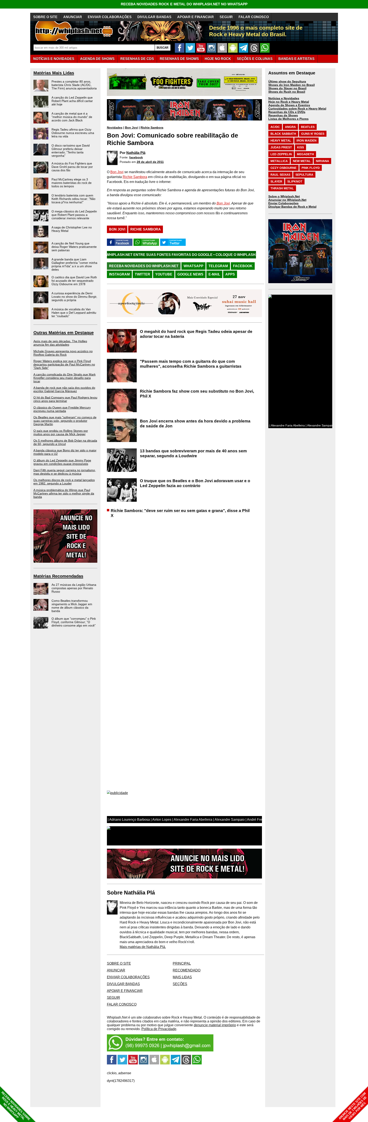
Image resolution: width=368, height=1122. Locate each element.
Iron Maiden (306, 140)
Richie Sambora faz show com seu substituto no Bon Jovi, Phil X (197, 393)
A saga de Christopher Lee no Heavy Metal (72, 229)
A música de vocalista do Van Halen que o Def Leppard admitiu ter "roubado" (74, 312)
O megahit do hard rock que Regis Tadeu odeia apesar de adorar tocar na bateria (196, 334)
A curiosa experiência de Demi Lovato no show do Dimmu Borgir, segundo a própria (74, 296)
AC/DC (275, 127)
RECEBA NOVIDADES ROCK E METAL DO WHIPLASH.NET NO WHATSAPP (184, 4)
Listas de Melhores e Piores (288, 118)
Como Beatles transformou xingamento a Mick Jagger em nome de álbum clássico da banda (72, 606)
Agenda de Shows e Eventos (289, 105)
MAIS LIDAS (182, 977)
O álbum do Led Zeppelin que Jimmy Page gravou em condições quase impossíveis (62, 462)
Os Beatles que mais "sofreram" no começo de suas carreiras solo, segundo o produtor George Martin (64, 421)
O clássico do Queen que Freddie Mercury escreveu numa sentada (62, 409)
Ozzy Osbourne (283, 168)
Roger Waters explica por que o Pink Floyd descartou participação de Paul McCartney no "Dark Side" (64, 364)
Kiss (300, 147)
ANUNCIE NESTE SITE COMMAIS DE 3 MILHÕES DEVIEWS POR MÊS (352, 1106)
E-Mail (214, 274)
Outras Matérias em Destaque (63, 332)
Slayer (276, 181)
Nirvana (322, 161)
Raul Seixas (280, 174)
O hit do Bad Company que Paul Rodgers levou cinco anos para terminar (65, 399)
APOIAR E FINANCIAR (195, 17)
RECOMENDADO (186, 970)
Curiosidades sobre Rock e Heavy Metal (297, 108)
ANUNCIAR (72, 17)
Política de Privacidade (158, 1029)
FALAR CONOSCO (254, 17)
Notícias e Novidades (283, 98)
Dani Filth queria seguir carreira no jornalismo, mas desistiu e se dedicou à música (64, 471)
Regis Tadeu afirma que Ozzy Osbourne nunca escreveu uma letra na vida (73, 133)
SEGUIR (226, 17)
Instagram (119, 274)
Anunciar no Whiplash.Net (287, 199)
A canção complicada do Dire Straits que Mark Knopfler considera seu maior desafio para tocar (64, 378)
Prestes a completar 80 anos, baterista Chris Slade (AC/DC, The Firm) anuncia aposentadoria (74, 85)
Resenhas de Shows (283, 115)
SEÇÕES (255, 59)
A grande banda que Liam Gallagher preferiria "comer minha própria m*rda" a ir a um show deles (74, 264)
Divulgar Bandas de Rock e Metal (292, 206)
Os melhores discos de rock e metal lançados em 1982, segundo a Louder (64, 481)
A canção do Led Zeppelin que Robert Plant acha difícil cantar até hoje (72, 101)
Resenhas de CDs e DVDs (286, 112)
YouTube (163, 274)
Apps (230, 274)
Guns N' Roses (312, 133)
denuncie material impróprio (215, 1025)
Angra (290, 127)
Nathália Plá (135, 153)
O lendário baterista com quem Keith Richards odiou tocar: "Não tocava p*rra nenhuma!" (73, 199)
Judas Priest (281, 147)
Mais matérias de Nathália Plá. (143, 947)
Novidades (114, 127)
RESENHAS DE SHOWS (179, 59)
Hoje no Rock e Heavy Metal (288, 101)
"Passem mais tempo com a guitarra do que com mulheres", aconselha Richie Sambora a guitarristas (191, 363)
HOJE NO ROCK (218, 59)
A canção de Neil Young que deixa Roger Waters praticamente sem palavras (74, 247)
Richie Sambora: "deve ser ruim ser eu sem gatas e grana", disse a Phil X (180, 513)
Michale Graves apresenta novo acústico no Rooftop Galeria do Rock (63, 352)
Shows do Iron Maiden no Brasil (291, 85)
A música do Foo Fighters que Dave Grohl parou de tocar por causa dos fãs (72, 167)
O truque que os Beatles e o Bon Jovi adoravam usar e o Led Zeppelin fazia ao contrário (195, 483)
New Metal (302, 161)
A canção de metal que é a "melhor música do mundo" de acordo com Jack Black (72, 117)
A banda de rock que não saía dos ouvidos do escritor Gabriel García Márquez (64, 389)
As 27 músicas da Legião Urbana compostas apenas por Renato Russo (74, 588)
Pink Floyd (311, 168)
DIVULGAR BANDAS (154, 17)
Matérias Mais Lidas (53, 73)
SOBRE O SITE (45, 17)
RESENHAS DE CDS (137, 59)
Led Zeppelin (281, 154)
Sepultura (304, 174)
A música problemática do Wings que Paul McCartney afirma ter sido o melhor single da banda (63, 493)
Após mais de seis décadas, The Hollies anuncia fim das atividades (60, 342)
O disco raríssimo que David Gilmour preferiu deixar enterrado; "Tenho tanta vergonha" (71, 150)
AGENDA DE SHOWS (97, 59)
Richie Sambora (152, 127)
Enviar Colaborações (283, 203)
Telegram (218, 266)
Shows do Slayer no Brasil (287, 88)
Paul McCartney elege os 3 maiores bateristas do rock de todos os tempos (72, 183)
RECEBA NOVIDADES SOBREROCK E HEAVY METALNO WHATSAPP (16, 1106)
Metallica (279, 161)
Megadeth (305, 154)
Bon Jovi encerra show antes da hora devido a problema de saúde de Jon (195, 423)
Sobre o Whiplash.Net (284, 196)
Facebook (243, 266)
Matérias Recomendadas (58, 576)
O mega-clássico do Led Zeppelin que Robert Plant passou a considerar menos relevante (74, 215)
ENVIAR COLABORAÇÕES (110, 17)
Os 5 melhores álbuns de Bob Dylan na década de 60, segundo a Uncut (65, 442)
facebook (136, 157)
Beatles (308, 127)
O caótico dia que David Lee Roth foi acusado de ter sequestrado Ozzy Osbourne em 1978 (74, 280)
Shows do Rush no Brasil (286, 91)
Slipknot (294, 181)
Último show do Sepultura (287, 81)
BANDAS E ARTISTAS (296, 59)
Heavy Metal (280, 140)
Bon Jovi (131, 127)
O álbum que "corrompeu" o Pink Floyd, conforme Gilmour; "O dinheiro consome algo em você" (74, 622)
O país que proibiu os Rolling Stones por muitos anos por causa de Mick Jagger (60, 432)
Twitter (142, 274)
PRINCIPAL (182, 963)
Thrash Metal (282, 188)
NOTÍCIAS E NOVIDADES (53, 59)
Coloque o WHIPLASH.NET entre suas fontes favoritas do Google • (227, 255)
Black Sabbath (283, 133)
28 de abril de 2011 (150, 162)
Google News (190, 274)
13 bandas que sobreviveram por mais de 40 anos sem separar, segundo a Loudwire (193, 453)
